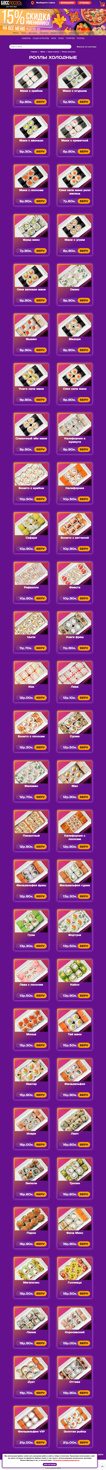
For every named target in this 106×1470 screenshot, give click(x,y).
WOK (53, 38)
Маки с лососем (31, 190)
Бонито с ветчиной (75, 537)
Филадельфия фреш (31, 885)
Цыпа (31, 637)
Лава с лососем (31, 984)
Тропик (74, 1183)
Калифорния (75, 488)
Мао (75, 786)
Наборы (26, 38)
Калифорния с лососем (74, 837)
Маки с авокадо (31, 140)
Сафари (31, 537)
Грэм (31, 935)
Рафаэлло (31, 587)
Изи (31, 686)
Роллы (80, 38)
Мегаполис (31, 1282)
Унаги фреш (75, 637)
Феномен (31, 786)
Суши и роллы (41, 38)
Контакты (44, 33)
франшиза (67, 3)
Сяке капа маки (75, 388)
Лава (74, 686)
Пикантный (31, 835)
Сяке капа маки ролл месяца (74, 191)
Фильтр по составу (86, 47)
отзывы (84, 3)
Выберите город (45, 2)
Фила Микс (74, 1233)
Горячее (70, 38)
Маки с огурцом (75, 90)
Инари (31, 1133)
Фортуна (74, 935)
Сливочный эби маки (31, 438)
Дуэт (31, 1382)
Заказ (23, 33)
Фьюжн (31, 339)
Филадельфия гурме (75, 885)
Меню (15, 33)
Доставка (33, 33)
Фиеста (74, 587)
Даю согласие (50, 1464)
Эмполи (31, 1183)
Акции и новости (58, 33)
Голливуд (75, 1282)
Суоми (75, 736)
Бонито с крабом (31, 488)
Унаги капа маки (31, 388)
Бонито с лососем (31, 736)
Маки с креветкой (74, 140)
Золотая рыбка (75, 1431)
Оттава (74, 1382)
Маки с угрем (75, 239)
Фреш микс (31, 239)
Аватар (31, 1084)
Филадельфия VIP (31, 1431)
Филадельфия (74, 1084)
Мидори (75, 339)
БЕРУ (40, 101)
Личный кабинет (76, 33)
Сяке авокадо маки (31, 289)
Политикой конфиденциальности (66, 1460)
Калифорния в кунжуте (74, 440)
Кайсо (74, 984)
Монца (31, 1034)
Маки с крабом (31, 90)
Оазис (74, 289)
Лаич (74, 1133)
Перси (31, 1233)
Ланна (31, 1332)
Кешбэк (89, 33)
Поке (61, 38)
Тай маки (75, 1034)
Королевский (75, 1332)
